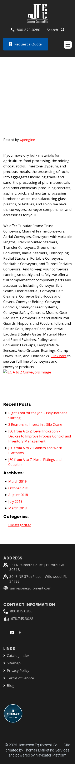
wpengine (27, 139)
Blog (10, 685)
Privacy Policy (18, 670)
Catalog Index (18, 655)
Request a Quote (28, 44)
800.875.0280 (21, 611)
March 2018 (17, 508)
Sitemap (14, 663)
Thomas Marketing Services (46, 750)
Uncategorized (19, 525)
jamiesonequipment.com (30, 588)
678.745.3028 (22, 618)
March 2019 (17, 481)
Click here (58, 355)
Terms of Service (20, 678)
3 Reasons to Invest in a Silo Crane (35, 424)
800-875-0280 (28, 30)
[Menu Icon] (68, 45)
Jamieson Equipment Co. (38, 745)
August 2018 (18, 495)
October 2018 (18, 488)
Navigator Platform (51, 755)
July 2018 (15, 501)
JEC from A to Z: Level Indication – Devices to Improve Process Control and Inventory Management (39, 436)
